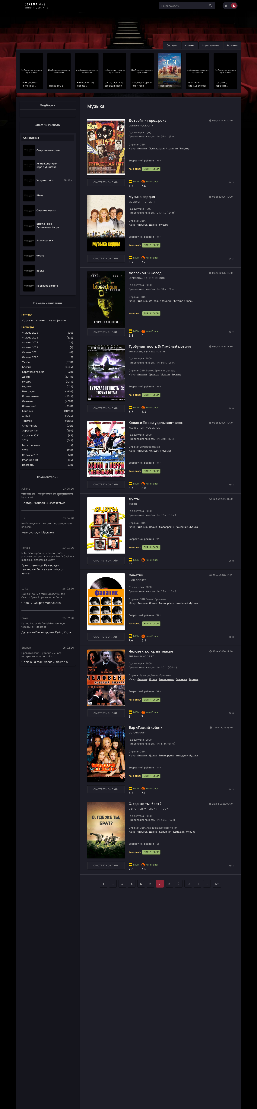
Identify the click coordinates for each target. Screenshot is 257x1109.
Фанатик (136, 575)
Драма (47, 376)
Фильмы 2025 (47, 332)
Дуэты (134, 499)
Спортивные (47, 425)
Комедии (47, 411)
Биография (47, 391)
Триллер (47, 420)
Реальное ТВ (47, 460)
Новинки (232, 45)
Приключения (47, 396)
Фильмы (190, 45)
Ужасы (47, 362)
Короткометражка (47, 371)
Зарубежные (47, 430)
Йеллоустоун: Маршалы (38, 532)
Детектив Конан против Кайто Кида (46, 632)
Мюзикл (47, 386)
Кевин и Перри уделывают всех (156, 422)
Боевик (47, 367)
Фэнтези (47, 401)
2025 (47, 450)
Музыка (47, 381)
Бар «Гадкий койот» (146, 727)
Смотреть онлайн (106, 182)
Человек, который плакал (151, 651)
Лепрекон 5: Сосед (145, 273)
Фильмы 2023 (47, 342)
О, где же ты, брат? (145, 803)
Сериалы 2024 (47, 435)
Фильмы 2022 (47, 347)
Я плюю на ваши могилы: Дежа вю (44, 662)
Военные (181, 679)
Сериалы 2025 (47, 455)
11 (197, 884)
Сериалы (172, 45)
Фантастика (47, 406)
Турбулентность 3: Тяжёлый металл (160, 346)
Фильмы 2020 (47, 357)
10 (188, 884)
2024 (47, 440)
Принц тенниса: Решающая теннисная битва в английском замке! (42, 569)
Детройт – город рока (147, 120)
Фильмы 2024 (47, 337)
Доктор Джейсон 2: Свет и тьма (43, 503)
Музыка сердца (142, 196)
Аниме (47, 416)
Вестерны (47, 464)
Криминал (165, 831)
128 (217, 884)
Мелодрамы (166, 527)
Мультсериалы (47, 445)
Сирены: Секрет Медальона (41, 603)
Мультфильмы (210, 45)
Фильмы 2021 (47, 352)
